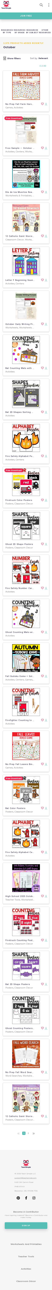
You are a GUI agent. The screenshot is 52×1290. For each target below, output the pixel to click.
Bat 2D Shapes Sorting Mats (21, 412)
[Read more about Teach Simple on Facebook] (26, 1199)
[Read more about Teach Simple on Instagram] (33, 1199)
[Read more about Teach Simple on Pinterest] (18, 1199)
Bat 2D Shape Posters (17, 984)
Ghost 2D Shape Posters (19, 544)
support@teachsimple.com (25, 1178)
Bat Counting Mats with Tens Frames (26, 368)
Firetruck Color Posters (18, 500)
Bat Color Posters (15, 808)
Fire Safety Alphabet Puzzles (21, 456)
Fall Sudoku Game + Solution (21, 676)
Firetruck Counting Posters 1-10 (23, 940)
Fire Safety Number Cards (20, 588)
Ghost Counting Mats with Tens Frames (27, 632)
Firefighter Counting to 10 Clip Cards (26, 720)
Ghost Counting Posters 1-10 (21, 1028)
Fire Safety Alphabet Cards (20, 852)
